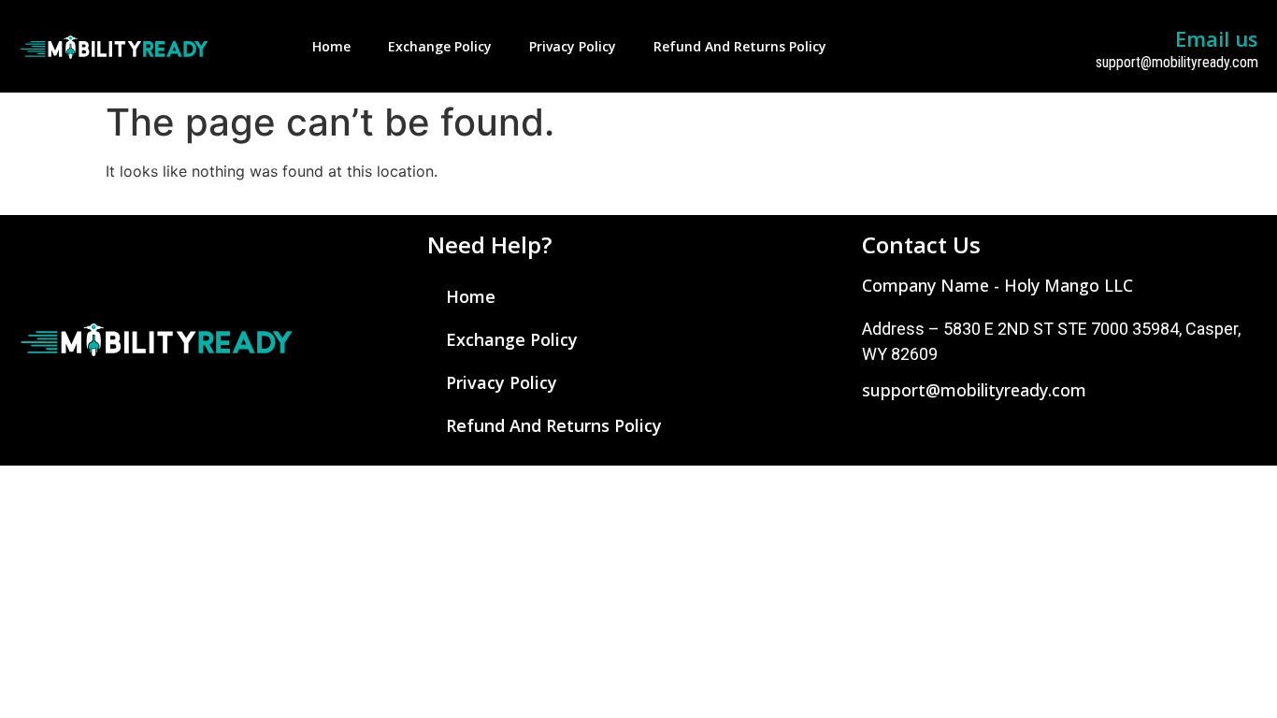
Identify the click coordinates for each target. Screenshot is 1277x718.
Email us (1216, 38)
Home (331, 46)
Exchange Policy (440, 46)
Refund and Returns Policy (739, 46)
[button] (997, 285)
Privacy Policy (572, 46)
